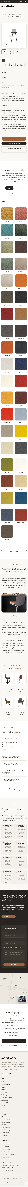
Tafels (3, 1087)
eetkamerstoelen (15, 14)
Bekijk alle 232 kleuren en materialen (14, 550)
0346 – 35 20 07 (23, 1)
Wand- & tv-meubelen (7, 1097)
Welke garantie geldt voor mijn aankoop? (10, 757)
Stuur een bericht (19, 920)
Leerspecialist (5, 1132)
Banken (3, 1082)
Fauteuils (3, 1089)
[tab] (13, 615)
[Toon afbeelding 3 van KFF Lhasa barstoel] (17, 52)
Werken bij (4, 1135)
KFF (4, 16)
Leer (9, 188)
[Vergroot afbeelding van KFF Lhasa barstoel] (23, 45)
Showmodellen (5, 1103)
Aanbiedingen (5, 1100)
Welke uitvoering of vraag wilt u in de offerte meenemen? (13, 948)
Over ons (3, 1114)
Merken (3, 1105)
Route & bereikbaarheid (7, 1154)
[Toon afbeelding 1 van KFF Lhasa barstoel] (4, 52)
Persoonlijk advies (8, 916)
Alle (14, 193)
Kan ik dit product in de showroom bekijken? (10, 764)
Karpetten (4, 1092)
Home (5, 14)
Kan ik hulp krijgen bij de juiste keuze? (10, 780)
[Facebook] (6, 1073)
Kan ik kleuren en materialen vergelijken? (8, 772)
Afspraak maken (5, 1157)
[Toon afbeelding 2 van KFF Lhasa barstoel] (10, 52)
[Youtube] (10, 1073)
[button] (25, 5)
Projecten (3, 1124)
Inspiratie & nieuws (6, 1127)
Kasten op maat (5, 1122)
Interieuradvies (5, 1117)
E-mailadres (7, 940)
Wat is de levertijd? (9, 739)
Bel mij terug (7, 920)
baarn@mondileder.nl (6, 1152)
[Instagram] (2, 1073)
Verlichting (4, 1095)
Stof (18, 188)
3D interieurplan (5, 1119)
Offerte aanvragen (6, 1130)
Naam (5, 932)
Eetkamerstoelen (5, 1084)
